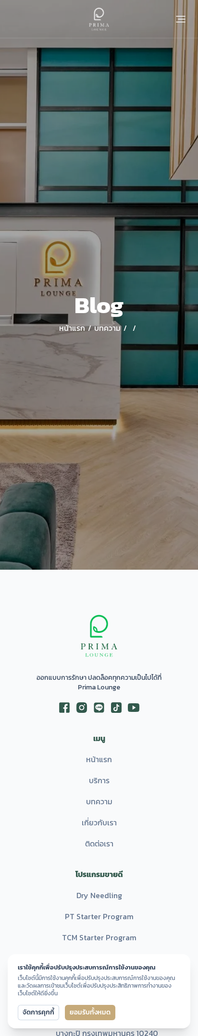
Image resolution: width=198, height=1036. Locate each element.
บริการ (99, 780)
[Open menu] (180, 19)
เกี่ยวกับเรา (99, 822)
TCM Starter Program (99, 937)
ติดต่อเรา (99, 843)
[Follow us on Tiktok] (116, 707)
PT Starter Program (99, 916)
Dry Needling (99, 895)
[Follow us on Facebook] (64, 707)
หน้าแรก (99, 759)
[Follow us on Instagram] (81, 707)
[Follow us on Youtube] (133, 707)
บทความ (99, 801)
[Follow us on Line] (99, 707)
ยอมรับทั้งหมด (90, 1012)
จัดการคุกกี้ (38, 1012)
